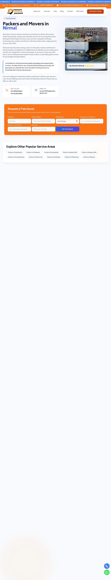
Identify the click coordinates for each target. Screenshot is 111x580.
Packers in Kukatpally (51, 152)
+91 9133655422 (25, 5)
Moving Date (60, 117)
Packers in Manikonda (72, 157)
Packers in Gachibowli (15, 152)
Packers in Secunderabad (16, 157)
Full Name (11, 117)
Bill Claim (80, 11)
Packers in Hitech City (35, 157)
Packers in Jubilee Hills (70, 152)
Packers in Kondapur (53, 157)
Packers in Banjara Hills (89, 152)
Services (47, 11)
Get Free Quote (67, 129)
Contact (70, 11)
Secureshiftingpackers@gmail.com (71, 5)
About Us (36, 11)
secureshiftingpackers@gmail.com (48, 92)
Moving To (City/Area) (14, 125)
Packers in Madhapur (33, 152)
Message (34, 125)
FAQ (55, 11)
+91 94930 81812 (16, 91)
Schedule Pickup (95, 11)
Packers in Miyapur (89, 157)
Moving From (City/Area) (87, 117)
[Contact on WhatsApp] (107, 572)
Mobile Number (36, 117)
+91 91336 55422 (16, 94)
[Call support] (107, 566)
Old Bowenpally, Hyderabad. (98, 5)
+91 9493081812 (14, 5)
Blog (62, 11)
